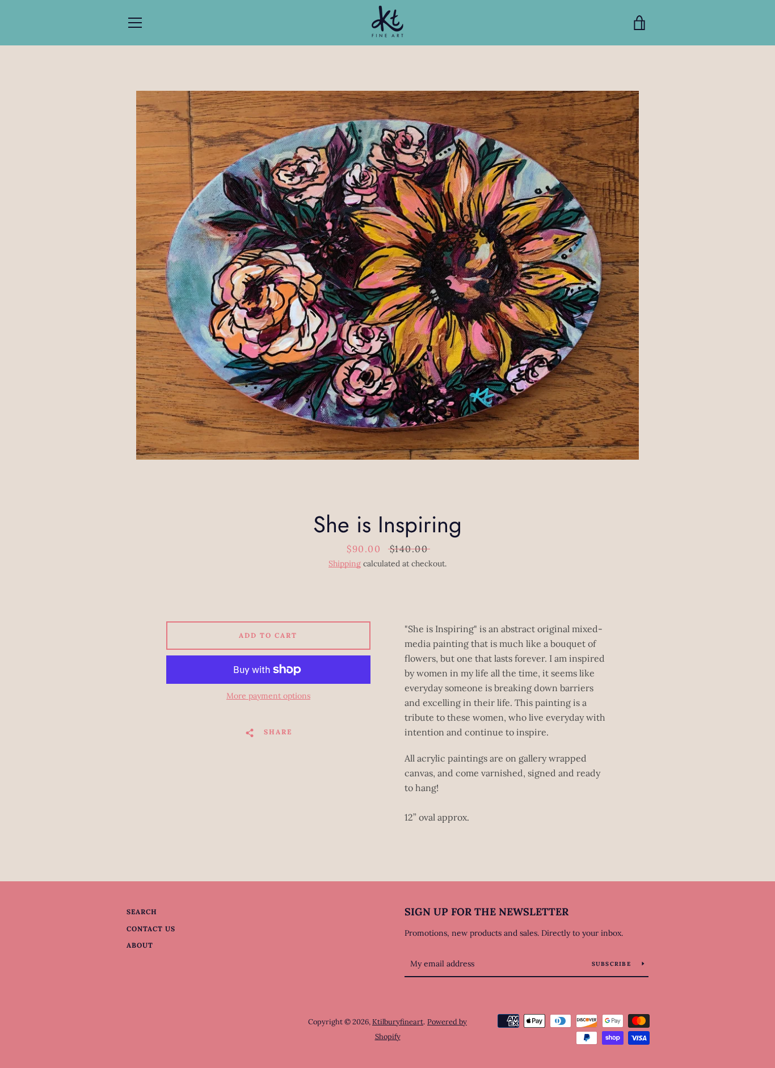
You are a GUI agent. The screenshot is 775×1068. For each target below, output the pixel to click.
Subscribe (613, 964)
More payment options (268, 696)
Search (142, 911)
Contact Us (151, 928)
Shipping (344, 563)
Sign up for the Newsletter (486, 911)
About (140, 945)
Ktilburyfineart (397, 1022)
